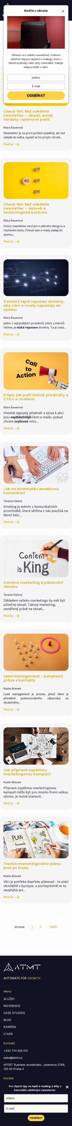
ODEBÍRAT (36, 95)
